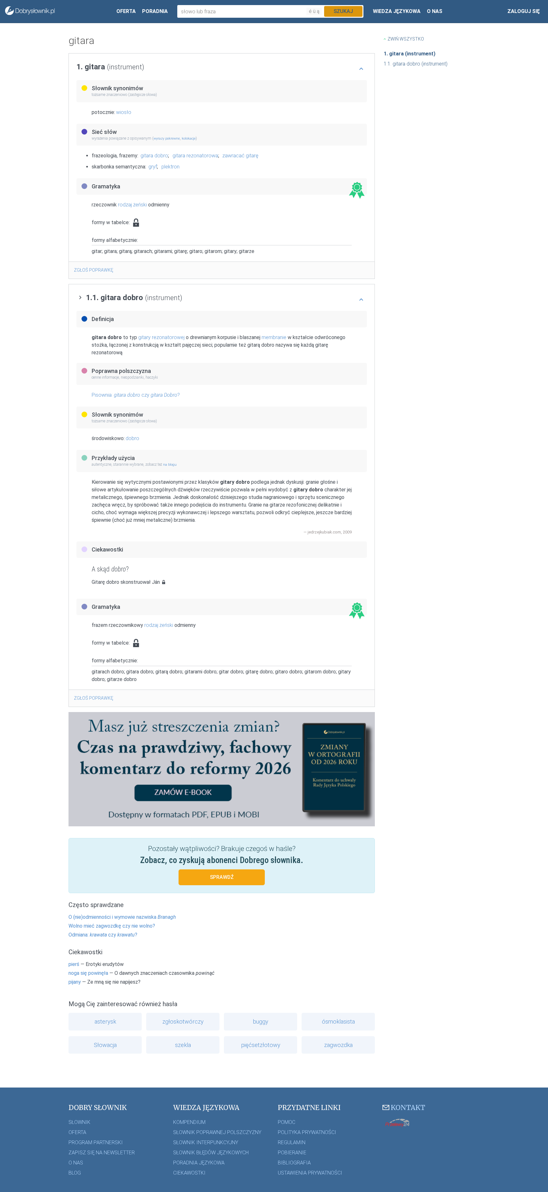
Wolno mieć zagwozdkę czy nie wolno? (111, 926)
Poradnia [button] (155, 11)
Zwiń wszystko (406, 38)
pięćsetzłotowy (260, 1045)
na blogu (170, 465)
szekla (183, 1045)
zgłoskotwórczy (183, 1021)
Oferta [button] (126, 11)
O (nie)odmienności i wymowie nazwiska (122, 917)
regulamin (291, 1142)
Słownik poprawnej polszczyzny (217, 1132)
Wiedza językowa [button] (397, 11)
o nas (75, 1163)
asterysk (105, 1021)
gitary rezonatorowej (161, 337)
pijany (74, 982)
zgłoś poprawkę (93, 270)
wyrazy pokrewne (166, 138)
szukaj (343, 11)
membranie (274, 337)
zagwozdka (338, 1045)
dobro (132, 438)
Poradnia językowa (199, 1163)
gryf (152, 167)
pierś (73, 964)
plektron (170, 167)
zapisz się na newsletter (101, 1153)
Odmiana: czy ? (102, 935)
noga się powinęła (88, 973)
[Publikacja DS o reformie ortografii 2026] (221, 769)
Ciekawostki (189, 1173)
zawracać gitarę (240, 156)
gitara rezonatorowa (195, 156)
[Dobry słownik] (30, 11)
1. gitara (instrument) (409, 54)
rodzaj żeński (132, 205)
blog (74, 1173)
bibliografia (294, 1163)
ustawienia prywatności (310, 1173)
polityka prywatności (307, 1132)
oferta (77, 1132)
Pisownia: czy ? (136, 395)
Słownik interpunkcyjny (205, 1142)
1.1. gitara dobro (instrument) (415, 64)
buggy (260, 1021)
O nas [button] (434, 11)
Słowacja (105, 1045)
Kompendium (189, 1122)
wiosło (123, 112)
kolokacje (189, 138)
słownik (79, 1122)
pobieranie (292, 1153)
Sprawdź (222, 877)
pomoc (286, 1122)
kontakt (408, 1107)
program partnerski (95, 1142)
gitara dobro (154, 156)
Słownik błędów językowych (211, 1153)
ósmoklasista (338, 1021)
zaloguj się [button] (523, 11)
